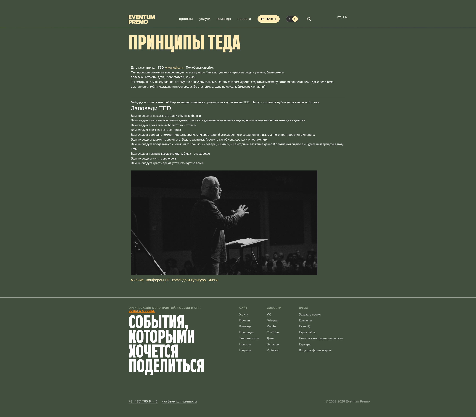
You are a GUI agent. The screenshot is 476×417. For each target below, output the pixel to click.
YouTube (273, 332)
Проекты (186, 19)
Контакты (268, 19)
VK (269, 314)
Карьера (305, 344)
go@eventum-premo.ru (179, 401)
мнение (137, 280)
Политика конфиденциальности (321, 338)
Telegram (273, 320)
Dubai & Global (142, 310)
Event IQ (304, 326)
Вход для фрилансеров (315, 350)
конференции (157, 280)
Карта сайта (307, 332)
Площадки (246, 332)
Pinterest (273, 350)
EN (345, 17)
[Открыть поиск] (309, 19)
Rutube (271, 326)
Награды (245, 350)
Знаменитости (249, 338)
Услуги (204, 19)
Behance (273, 344)
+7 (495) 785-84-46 (143, 401)
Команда (224, 19)
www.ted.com (174, 67)
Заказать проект (310, 314)
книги (213, 280)
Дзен (270, 338)
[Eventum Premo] (142, 19)
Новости (244, 19)
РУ (339, 17)
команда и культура (189, 280)
